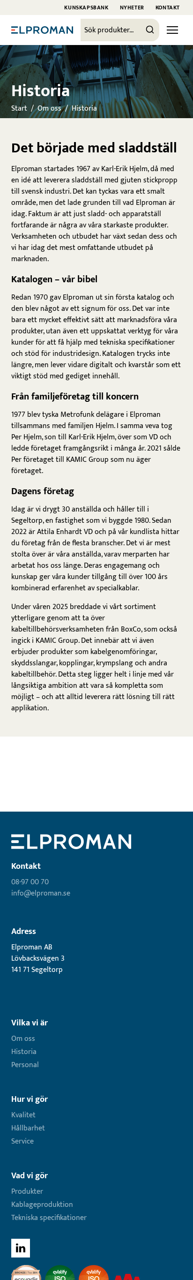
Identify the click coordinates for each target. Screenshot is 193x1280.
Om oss (49, 108)
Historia (84, 108)
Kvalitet (23, 1115)
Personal (25, 1065)
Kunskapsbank (86, 7)
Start (19, 108)
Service (22, 1141)
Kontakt (168, 7)
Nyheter (132, 7)
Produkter (27, 1191)
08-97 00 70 (30, 882)
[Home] (42, 30)
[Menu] (172, 30)
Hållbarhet (28, 1128)
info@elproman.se (40, 893)
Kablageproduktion (42, 1204)
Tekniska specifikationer (49, 1218)
